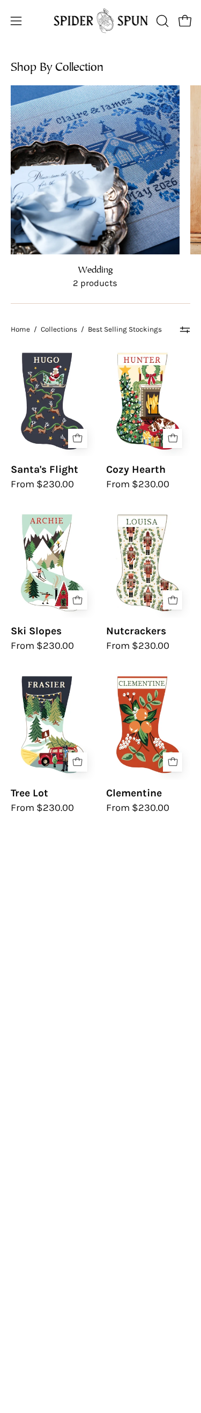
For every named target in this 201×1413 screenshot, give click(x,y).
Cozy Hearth (136, 469)
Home (20, 329)
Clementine (134, 793)
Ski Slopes (36, 631)
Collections (59, 329)
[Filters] (185, 329)
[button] (161, 20)
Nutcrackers (136, 631)
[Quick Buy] (77, 438)
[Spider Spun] (100, 20)
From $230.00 (42, 484)
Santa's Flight (44, 469)
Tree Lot (29, 793)
